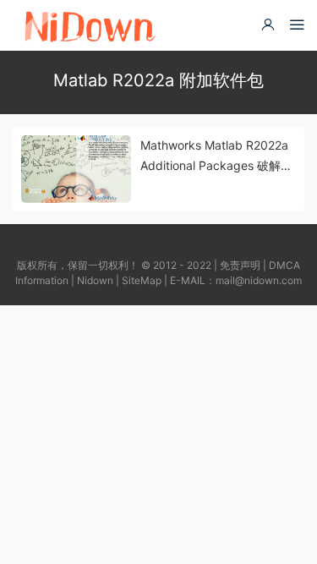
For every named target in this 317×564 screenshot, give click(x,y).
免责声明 (240, 265)
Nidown (95, 280)
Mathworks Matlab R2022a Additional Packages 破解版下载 (216, 157)
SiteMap (141, 280)
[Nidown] (89, 25)
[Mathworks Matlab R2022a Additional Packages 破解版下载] (76, 169)
